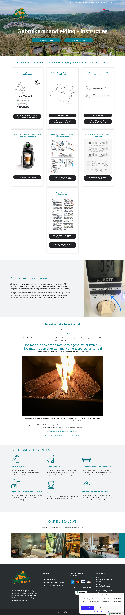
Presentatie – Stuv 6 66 (62, 334)
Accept (88, 607)
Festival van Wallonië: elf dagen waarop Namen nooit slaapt (104, 591)
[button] (121, 595)
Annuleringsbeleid (65, 611)
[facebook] (109, 2)
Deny (101, 607)
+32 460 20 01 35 (102, 2)
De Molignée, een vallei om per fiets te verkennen (104, 585)
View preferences (116, 607)
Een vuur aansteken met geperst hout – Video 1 (62, 431)
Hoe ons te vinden (89, 2)
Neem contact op (76, 2)
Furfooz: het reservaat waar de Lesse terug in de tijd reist (104, 579)
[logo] (19, 8)
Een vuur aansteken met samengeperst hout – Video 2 (62, 435)
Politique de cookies (94, 611)
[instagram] (111, 2)
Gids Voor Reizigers (75, 611)
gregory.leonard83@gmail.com (57, 582)
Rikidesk (68, 612)
